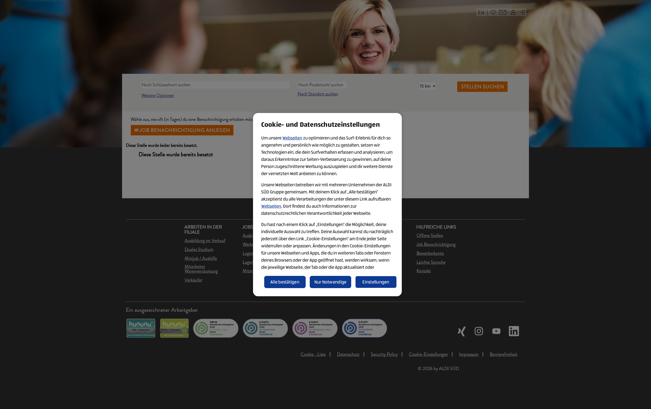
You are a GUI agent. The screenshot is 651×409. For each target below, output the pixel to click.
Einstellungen (375, 282)
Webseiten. (271, 206)
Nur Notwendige (330, 282)
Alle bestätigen (284, 282)
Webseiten (292, 138)
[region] (327, 204)
